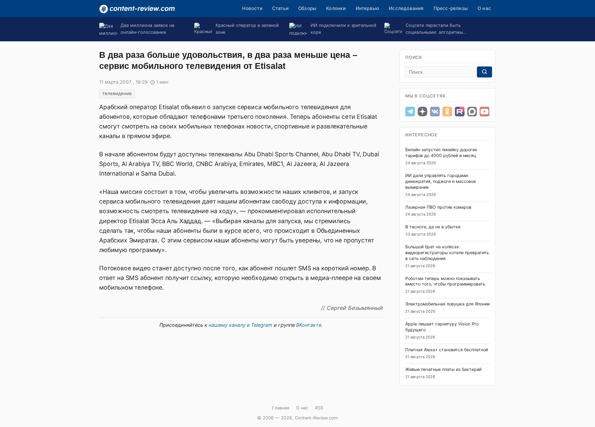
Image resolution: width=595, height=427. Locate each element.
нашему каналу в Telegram (240, 325)
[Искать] (484, 71)
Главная (280, 407)
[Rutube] (459, 111)
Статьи (280, 8)
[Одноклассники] (447, 111)
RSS (319, 407)
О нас (484, 8)
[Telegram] (410, 111)
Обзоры (307, 8)
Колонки (336, 8)
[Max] (472, 111)
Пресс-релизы (451, 8)
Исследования (406, 8)
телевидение (117, 93)
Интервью (367, 8)
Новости (252, 8)
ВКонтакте (308, 325)
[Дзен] (422, 111)
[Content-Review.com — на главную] (137, 9)
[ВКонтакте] (435, 111)
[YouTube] (484, 111)
